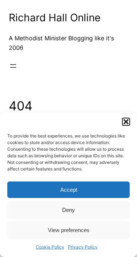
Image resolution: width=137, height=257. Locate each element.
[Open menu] (13, 66)
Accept (68, 190)
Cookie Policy (50, 247)
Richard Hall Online (54, 17)
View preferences (69, 230)
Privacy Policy (83, 247)
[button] (126, 121)
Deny (68, 210)
